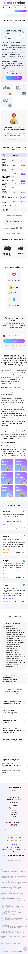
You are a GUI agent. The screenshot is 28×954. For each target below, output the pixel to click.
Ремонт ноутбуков (14, 793)
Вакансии (14, 819)
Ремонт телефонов (14, 790)
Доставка (14, 812)
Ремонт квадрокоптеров (14, 799)
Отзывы (14, 816)
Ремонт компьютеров (14, 795)
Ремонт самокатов (14, 797)
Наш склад (14, 814)
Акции (14, 810)
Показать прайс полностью (14, 215)
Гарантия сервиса (14, 808)
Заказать (23, 160)
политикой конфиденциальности (12, 346)
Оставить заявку (14, 77)
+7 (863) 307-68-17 (20, 11)
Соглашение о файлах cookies (14, 832)
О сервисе (14, 805)
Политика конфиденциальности (14, 830)
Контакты (14, 844)
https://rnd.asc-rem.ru (8, 943)
